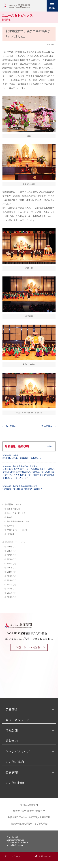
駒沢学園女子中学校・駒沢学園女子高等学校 (29, 817)
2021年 (10, 568)
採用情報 (10, 534)
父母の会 (10, 526)
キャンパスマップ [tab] (17, 751)
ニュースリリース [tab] (17, 720)
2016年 (10, 589)
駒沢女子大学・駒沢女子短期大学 (29, 810)
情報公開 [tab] (11, 730)
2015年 (10, 593)
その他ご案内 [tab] (14, 762)
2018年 (10, 580)
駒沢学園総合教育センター (18, 522)
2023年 (10, 559)
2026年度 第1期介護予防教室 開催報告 (22, 487)
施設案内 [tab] (11, 741)
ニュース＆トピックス (16, 513)
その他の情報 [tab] (14, 783)
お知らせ (10, 517)
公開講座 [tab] (11, 772)
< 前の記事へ (9, 426)
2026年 (10, 547)
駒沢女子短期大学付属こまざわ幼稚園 (29, 823)
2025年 (10, 551)
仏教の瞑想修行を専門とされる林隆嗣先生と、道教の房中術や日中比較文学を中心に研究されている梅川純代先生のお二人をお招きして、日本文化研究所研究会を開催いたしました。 (28, 472)
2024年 (10, 555)
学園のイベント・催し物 (17, 530)
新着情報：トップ (13, 504)
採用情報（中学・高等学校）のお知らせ (21, 456)
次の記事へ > (48, 426)
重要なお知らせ (13, 509)
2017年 (10, 585)
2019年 (10, 576)
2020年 (10, 572)
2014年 (10, 597)
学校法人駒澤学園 (29, 804)
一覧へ (50, 446)
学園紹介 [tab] (11, 709)
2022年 (10, 564)
